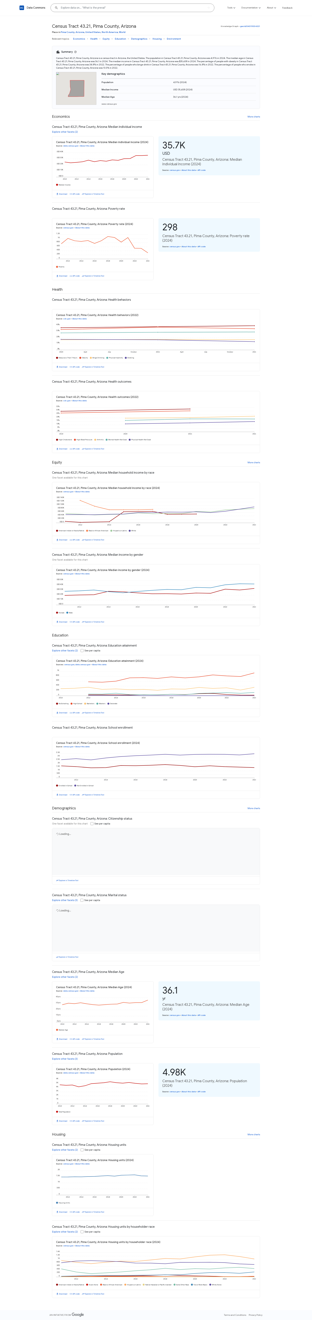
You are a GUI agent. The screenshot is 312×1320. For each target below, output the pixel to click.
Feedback (287, 7)
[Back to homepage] (22, 8)
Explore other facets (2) (65, 131)
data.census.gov (70, 146)
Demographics (139, 38)
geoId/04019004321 (250, 26)
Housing (157, 38)
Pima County (67, 32)
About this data (87, 146)
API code (76, 194)
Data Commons (36, 7)
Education (120, 38)
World (122, 32)
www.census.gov (109, 104)
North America (110, 32)
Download (63, 194)
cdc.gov (67, 319)
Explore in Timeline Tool (94, 194)
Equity (106, 38)
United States (93, 32)
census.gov (174, 170)
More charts (254, 116)
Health (94, 38)
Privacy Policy (255, 1315)
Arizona (80, 32)
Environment (174, 38)
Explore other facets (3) (65, 900)
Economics (79, 38)
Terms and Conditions (235, 1315)
